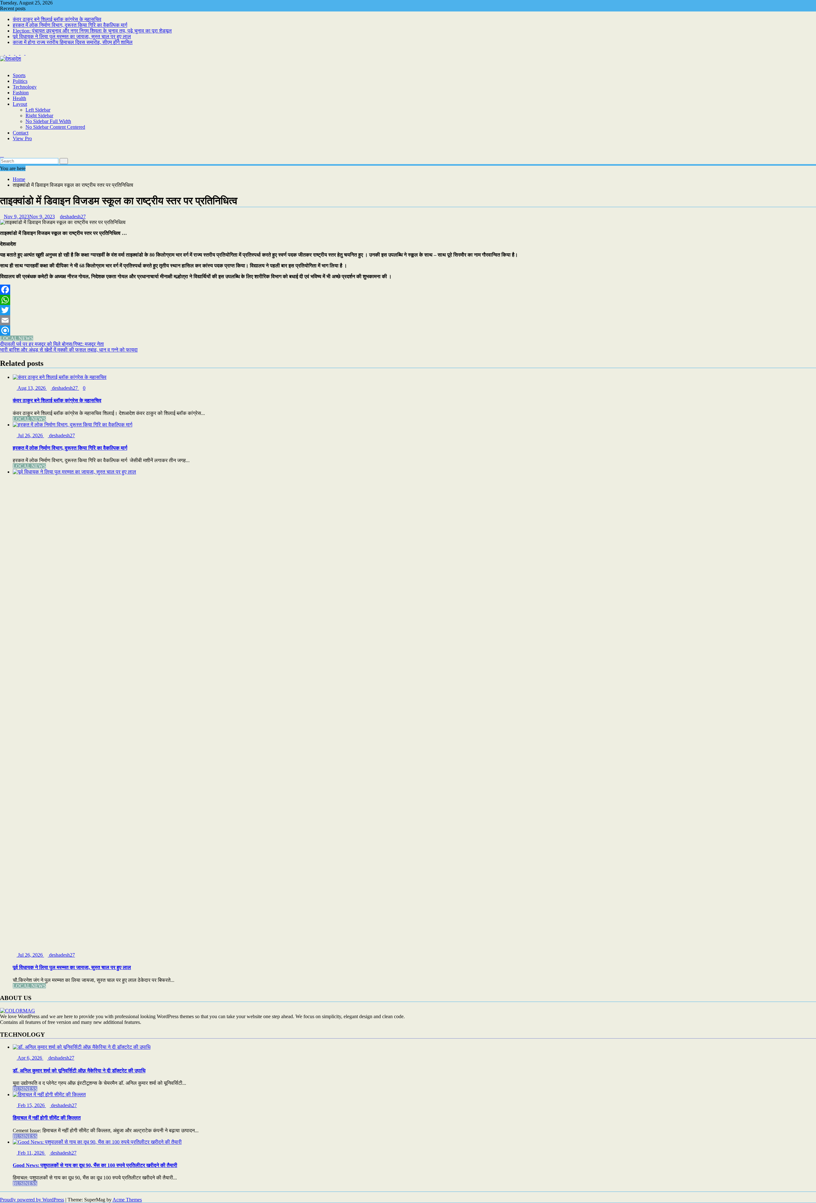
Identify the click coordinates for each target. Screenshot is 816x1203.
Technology (25, 87)
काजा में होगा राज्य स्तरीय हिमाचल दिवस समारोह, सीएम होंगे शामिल (73, 42)
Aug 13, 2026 (32, 388)
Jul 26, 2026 (30, 435)
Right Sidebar (39, 115)
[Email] (408, 320)
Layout (20, 104)
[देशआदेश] (2, 64)
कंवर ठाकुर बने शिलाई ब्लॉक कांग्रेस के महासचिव (57, 19)
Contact (20, 132)
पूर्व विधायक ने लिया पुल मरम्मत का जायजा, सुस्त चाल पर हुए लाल (72, 36)
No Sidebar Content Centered (55, 127)
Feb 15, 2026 (31, 1105)
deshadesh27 (73, 216)
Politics (20, 81)
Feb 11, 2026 (31, 1153)
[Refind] (408, 330)
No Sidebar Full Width (48, 121)
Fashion (21, 92)
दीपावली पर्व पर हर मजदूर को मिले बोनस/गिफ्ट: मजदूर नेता (52, 344)
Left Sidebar (38, 109)
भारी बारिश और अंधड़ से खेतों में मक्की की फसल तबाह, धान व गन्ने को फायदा (69, 349)
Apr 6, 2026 (30, 1058)
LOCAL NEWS (16, 338)
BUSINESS (25, 1088)
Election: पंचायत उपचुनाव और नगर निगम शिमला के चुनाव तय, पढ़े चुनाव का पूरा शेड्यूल (92, 30)
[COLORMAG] (17, 1010)
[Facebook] (408, 290)
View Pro (22, 138)
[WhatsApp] (408, 300)
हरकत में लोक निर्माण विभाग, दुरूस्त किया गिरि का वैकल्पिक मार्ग (70, 25)
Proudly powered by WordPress (32, 1199)
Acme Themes (127, 1199)
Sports (19, 75)
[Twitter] (408, 310)
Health (19, 98)
